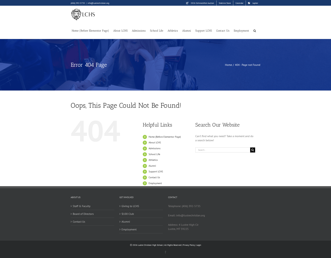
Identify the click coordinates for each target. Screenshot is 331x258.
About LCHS (155, 142)
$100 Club (128, 214)
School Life (154, 154)
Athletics (153, 159)
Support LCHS (156, 171)
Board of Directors (83, 214)
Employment (155, 183)
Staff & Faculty (81, 206)
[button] (254, 30)
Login (199, 245)
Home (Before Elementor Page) (165, 136)
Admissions (155, 148)
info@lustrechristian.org (98, 3)
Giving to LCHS (130, 206)
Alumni (152, 165)
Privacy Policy (189, 245)
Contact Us (154, 177)
